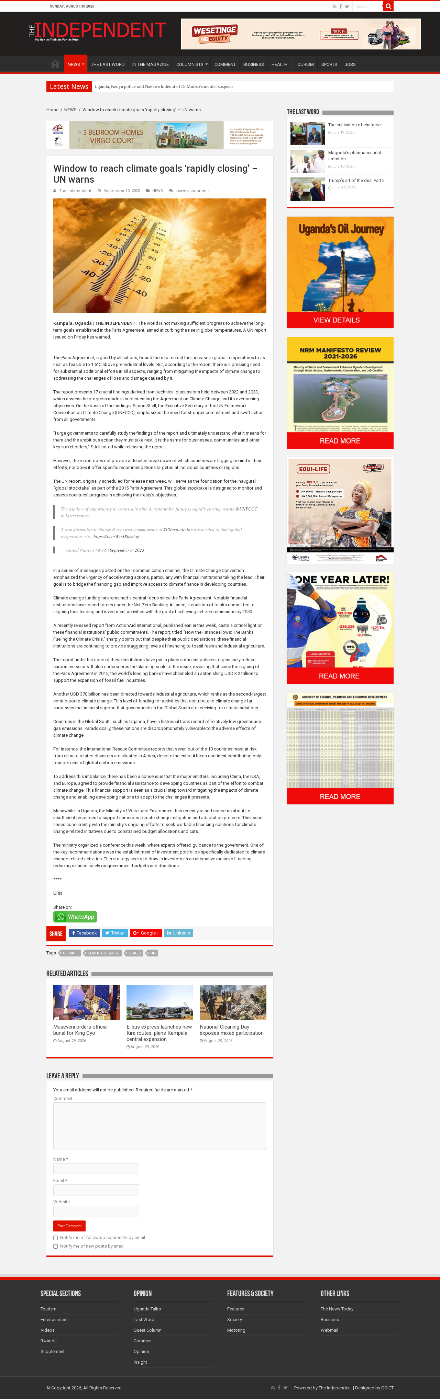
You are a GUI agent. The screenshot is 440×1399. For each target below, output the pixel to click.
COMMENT (225, 64)
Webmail (329, 1330)
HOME (55, 63)
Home (52, 109)
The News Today (337, 1308)
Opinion (141, 1351)
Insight (140, 1362)
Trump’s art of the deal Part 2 (356, 180)
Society (234, 1319)
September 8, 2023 (127, 550)
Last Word (144, 1319)
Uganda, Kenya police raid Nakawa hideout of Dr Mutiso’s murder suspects (164, 86)
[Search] (388, 6)
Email (60, 1180)
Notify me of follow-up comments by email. (103, 1237)
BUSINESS (253, 64)
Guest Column (148, 1330)
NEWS (74, 64)
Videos (48, 1330)
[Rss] (334, 6)
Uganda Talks (147, 1308)
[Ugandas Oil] (340, 272)
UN (153, 953)
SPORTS (329, 64)
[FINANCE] (340, 748)
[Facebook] (341, 6)
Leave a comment (192, 190)
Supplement (53, 1351)
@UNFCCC (246, 509)
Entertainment (54, 1319)
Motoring (236, 1330)
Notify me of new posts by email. (92, 1246)
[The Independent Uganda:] (97, 30)
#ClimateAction (178, 529)
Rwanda (49, 1340)
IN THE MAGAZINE (150, 64)
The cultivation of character (355, 124)
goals (135, 953)
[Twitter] (347, 6)
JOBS (350, 64)
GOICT (387, 1387)
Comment (63, 1098)
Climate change (103, 953)
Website (61, 1201)
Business (330, 1319)
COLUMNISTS (190, 64)
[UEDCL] (340, 627)
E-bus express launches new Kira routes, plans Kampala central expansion (159, 1033)
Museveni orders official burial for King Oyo (80, 1030)
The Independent (75, 190)
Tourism (48, 1308)
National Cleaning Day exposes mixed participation (232, 1030)
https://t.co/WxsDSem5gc (117, 536)
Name (60, 1159)
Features (235, 1308)
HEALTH (279, 64)
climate (70, 953)
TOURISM (304, 64)
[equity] (340, 510)
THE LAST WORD (108, 64)
